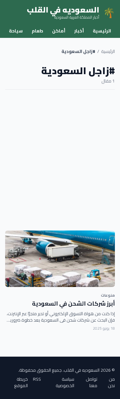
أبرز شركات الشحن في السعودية (73, 303)
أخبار (79, 31)
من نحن (111, 382)
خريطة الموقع (21, 382)
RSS (37, 379)
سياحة (16, 31)
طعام (37, 31)
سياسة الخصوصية (65, 382)
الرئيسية (102, 31)
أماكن (58, 31)
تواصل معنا (91, 382)
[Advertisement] (60, 160)
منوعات (108, 295)
